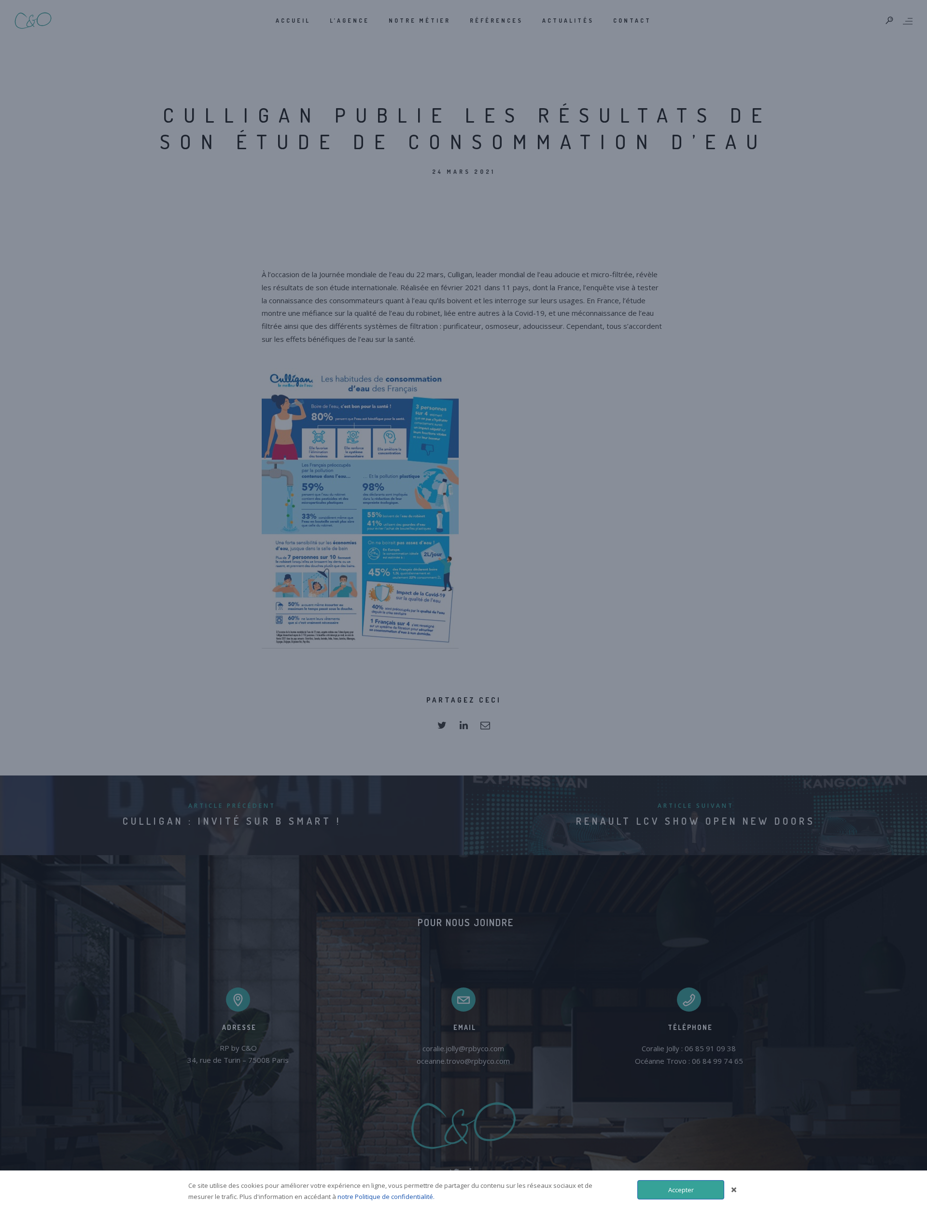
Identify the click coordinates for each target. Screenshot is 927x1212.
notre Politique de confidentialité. (386, 1196)
